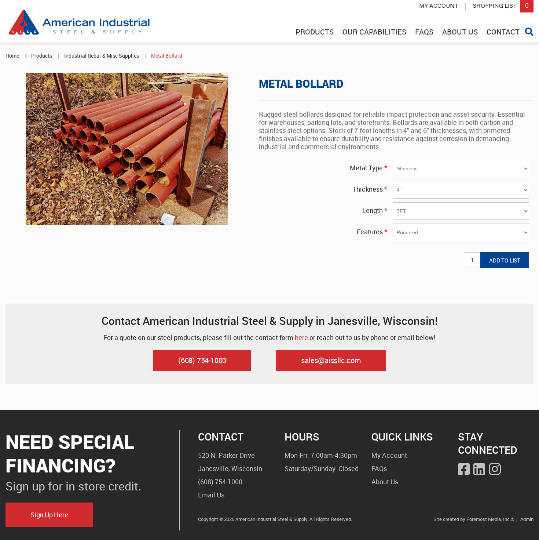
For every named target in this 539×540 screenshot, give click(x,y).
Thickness (367, 189)
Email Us (211, 494)
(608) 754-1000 (202, 360)
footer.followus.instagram (494, 468)
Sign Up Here (49, 514)
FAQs (379, 468)
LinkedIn (479, 469)
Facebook (464, 469)
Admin (527, 519)
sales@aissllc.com (331, 360)
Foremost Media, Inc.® (490, 519)
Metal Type (366, 167)
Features (370, 231)
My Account (439, 6)
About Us (384, 481)
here (301, 337)
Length (372, 210)
